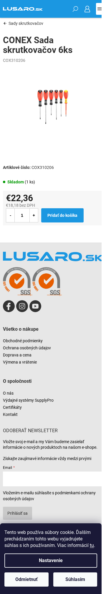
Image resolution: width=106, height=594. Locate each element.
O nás (8, 393)
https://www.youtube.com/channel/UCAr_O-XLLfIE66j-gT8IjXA (35, 306)
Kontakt (10, 414)
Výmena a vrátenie (20, 362)
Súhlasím (75, 579)
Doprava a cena (17, 355)
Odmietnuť (26, 579)
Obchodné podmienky (23, 341)
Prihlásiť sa (17, 513)
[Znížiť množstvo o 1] (10, 215)
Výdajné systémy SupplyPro (28, 400)
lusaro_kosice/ (22, 306)
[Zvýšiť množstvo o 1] (33, 215)
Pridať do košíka (62, 215)
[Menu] (99, 9)
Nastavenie (51, 560)
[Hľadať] (75, 9)
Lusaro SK (9, 306)
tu (92, 545)
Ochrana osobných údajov (27, 348)
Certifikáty (12, 407)
